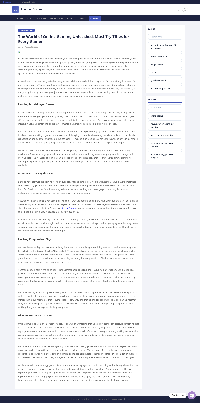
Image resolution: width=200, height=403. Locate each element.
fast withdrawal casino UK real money (163, 46)
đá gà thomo (157, 64)
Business (41, 18)
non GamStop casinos (161, 88)
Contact (94, 18)
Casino (82, 18)
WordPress (125, 399)
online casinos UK (159, 56)
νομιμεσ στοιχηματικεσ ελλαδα (162, 125)
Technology (56, 18)
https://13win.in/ (69, 208)
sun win (154, 72)
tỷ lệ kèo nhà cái (158, 80)
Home (20, 18)
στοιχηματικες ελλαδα (162, 135)
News (30, 18)
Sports (71, 18)
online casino (157, 116)
